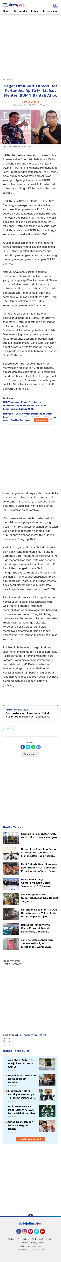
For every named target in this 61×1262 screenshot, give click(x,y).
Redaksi (11, 1239)
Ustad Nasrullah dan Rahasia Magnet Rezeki (20, 1125)
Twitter (38, 1235)
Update (42, 420)
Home (6, 11)
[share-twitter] (28, 747)
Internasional (51, 11)
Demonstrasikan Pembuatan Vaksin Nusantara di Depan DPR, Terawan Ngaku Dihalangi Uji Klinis (28, 715)
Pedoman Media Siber (42, 1239)
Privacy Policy (37, 1242)
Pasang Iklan (23, 1239)
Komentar (32, 754)
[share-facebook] (22, 747)
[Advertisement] (30, 44)
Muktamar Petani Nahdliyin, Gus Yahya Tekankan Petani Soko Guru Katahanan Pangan (22, 1094)
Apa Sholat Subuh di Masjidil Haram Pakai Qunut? (21, 1063)
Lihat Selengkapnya (30, 1139)
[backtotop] (31, 1217)
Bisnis (8, 728)
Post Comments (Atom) (32, 1034)
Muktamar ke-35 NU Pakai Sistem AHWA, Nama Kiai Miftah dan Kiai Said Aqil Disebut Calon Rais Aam (21, 1110)
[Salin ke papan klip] (38, 747)
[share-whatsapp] (33, 747)
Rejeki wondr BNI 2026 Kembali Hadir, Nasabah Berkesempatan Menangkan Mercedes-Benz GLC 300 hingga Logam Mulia (22, 1079)
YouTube (44, 1235)
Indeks (35, 11)
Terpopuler (20, 11)
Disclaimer (22, 1242)
